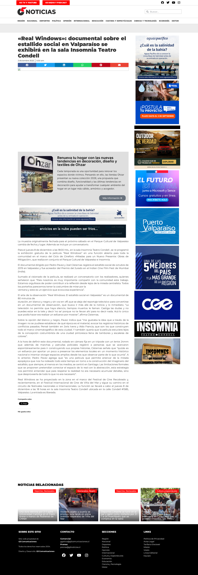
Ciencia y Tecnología (145, 21)
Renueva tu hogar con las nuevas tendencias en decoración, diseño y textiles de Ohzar (87, 161)
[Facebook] (162, 2)
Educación (97, 21)
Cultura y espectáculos (119, 21)
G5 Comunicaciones (28, 541)
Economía (164, 21)
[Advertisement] (157, 384)
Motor (175, 21)
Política (56, 21)
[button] (27, 65)
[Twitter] (168, 2)
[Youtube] (173, 2)
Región (21, 21)
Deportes (45, 21)
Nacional (32, 21)
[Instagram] (179, 2)
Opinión (67, 21)
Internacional (82, 21)
